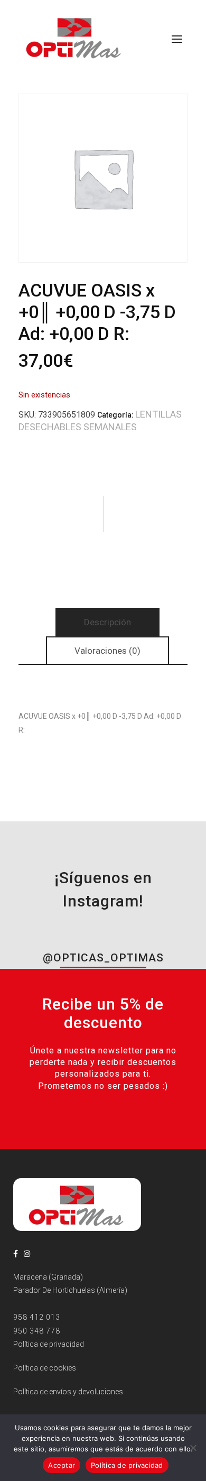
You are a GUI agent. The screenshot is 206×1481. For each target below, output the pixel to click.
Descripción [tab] (107, 622)
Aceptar (61, 1465)
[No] (193, 1447)
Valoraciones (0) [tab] (107, 650)
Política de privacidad (127, 1465)
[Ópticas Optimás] (74, 37)
